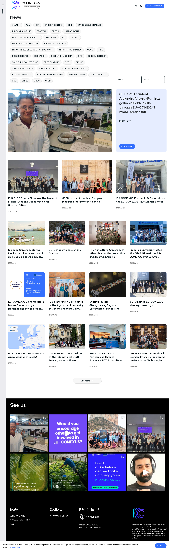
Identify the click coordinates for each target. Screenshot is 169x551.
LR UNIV (75, 37)
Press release (20, 56)
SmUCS (79, 62)
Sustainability (98, 74)
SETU (67, 62)
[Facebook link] (80, 509)
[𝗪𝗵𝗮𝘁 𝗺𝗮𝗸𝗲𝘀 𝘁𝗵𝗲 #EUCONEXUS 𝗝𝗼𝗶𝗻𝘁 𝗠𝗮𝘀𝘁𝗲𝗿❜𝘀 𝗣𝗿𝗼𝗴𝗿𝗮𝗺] (146, 472)
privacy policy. (15, 547)
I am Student (72, 31)
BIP (37, 25)
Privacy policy (59, 516)
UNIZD (25, 81)
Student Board (47, 68)
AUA (28, 25)
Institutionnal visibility (26, 37)
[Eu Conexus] (25, 5)
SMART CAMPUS (155, 6)
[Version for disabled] (141, 6)
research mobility (61, 56)
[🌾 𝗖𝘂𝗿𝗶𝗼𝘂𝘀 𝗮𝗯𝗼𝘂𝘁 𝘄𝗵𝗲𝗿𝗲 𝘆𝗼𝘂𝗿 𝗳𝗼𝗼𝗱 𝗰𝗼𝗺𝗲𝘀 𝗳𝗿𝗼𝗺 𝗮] (29, 472)
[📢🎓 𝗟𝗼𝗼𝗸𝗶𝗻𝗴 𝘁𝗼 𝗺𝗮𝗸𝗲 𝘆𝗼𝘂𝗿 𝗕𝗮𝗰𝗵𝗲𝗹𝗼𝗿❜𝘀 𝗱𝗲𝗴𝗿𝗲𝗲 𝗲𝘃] (107, 472)
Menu (3, 11)
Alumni (16, 25)
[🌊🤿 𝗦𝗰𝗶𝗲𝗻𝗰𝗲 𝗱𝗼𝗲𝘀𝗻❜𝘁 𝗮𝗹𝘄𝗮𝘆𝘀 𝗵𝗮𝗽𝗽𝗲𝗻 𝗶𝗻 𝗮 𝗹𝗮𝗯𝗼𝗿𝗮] (107, 433)
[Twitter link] (88, 509)
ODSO (90, 50)
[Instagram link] (84, 509)
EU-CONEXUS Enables (89, 25)
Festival (41, 31)
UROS (37, 81)
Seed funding (51, 62)
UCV (14, 81)
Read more (127, 146)
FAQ (12, 524)
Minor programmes (70, 50)
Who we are (17, 516)
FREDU (55, 31)
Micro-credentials (55, 43)
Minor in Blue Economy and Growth (32, 50)
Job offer (51, 37)
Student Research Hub (50, 74)
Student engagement (74, 68)
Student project (21, 74)
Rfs (80, 56)
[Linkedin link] (93, 509)
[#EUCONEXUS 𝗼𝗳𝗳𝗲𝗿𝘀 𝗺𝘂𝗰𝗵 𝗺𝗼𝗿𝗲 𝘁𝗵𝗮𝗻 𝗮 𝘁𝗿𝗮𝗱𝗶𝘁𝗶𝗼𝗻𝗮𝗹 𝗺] (68, 433)
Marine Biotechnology (25, 43)
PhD (101, 50)
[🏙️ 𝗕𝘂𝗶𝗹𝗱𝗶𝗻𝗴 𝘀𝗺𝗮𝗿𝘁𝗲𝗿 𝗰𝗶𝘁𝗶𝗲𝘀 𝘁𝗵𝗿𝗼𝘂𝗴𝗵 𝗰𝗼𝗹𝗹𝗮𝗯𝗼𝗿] (146, 433)
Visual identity (20, 520)
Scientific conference (25, 62)
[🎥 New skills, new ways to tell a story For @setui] (29, 433)
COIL (70, 25)
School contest (97, 56)
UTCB (48, 81)
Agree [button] (160, 546)
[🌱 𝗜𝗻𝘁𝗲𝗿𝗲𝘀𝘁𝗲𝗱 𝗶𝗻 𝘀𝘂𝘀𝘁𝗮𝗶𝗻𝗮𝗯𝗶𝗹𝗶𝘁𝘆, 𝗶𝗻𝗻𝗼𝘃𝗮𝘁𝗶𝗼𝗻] (68, 472)
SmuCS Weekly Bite (22, 68)
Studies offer (77, 74)
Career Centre (53, 25)
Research (39, 56)
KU (63, 37)
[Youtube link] (97, 509)
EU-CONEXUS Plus (21, 31)
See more (85, 380)
